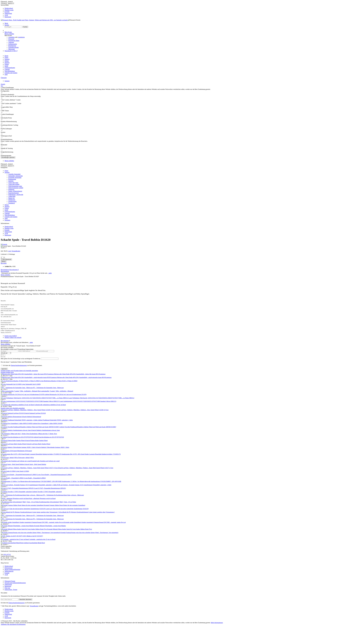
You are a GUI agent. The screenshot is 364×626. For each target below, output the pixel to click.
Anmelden (11, 37)
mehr (50, 273)
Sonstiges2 (11, 203)
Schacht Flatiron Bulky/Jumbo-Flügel (36, 440)
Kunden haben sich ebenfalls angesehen (26, 370)
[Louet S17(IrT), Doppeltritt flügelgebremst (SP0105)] (17, 488)
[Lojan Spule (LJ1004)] (8, 471)
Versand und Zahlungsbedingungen (15, 583)
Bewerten (4, 263)
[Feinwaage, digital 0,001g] (9, 457)
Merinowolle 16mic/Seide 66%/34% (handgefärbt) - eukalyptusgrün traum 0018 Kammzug (84, 377)
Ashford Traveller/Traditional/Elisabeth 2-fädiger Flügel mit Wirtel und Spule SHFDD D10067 (87, 427)
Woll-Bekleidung (10, 215)
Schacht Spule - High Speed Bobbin (35, 464)
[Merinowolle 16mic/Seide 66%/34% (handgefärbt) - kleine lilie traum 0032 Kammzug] (27, 374)
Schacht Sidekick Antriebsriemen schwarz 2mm (45, 430)
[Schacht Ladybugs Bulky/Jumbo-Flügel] (13, 444)
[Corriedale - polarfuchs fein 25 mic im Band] (15, 539)
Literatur (7, 213)
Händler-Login (9, 10)
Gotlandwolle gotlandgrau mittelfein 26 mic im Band (50, 405)
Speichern (4, 369)
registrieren (21, 37)
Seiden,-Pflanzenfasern (15, 191)
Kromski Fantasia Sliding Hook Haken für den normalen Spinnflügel (64, 505)
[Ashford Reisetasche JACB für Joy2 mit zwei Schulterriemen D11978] (22, 394)
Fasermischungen (13, 193)
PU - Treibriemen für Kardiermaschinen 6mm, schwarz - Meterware (63, 495)
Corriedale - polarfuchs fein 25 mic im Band (42, 539)
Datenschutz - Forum (11, 589)
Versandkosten (34, 606)
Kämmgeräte (12, 179)
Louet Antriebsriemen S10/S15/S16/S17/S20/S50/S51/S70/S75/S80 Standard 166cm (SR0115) (87, 401)
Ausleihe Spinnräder (14, 174)
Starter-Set (11, 198)
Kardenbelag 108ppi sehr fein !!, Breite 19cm (43, 434)
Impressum (8, 17)
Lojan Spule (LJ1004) (22, 471)
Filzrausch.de (9, 568)
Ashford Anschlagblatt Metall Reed (34, 543)
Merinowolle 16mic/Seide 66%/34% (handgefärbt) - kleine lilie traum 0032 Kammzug (79, 374)
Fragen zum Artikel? (11, 336)
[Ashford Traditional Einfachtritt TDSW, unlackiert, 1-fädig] (19, 420)
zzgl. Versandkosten (14, 251)
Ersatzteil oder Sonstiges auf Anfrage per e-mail (45, 461)
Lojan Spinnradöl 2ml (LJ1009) (31, 384)
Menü (6, 23)
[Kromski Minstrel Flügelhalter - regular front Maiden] (17, 526)
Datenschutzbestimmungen (19, 365)
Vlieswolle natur (13, 182)
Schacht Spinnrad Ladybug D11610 (35, 413)
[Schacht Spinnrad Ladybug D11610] (12, 413)
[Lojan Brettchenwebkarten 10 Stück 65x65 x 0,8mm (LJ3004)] (20, 381)
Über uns (7, 588)
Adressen (11, 42)
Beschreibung (5, 269)
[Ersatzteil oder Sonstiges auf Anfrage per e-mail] (16, 461)
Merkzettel (11, 49)
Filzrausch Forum (10, 581)
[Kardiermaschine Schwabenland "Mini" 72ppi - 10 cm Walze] (20, 502)
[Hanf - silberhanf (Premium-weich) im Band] (15, 498)
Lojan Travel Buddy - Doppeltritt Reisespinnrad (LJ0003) (54, 474)
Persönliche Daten (13, 40)
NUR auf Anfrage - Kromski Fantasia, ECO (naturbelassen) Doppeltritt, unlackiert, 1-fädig (84, 485)
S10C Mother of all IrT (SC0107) (33, 536)
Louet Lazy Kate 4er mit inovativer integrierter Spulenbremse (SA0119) (67, 509)
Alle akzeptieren (12, 624)
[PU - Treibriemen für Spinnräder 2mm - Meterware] (17, 519)
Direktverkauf (9, 8)
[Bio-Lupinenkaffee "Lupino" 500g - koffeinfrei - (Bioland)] (19, 391)
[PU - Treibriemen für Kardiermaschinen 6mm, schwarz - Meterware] (22, 495)
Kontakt (7, 12)
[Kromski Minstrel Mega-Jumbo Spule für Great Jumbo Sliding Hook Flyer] (24, 529)
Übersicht (11, 39)
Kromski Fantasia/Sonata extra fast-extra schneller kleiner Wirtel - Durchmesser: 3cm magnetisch (89, 532)
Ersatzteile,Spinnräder (14, 177)
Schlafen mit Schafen (11, 217)
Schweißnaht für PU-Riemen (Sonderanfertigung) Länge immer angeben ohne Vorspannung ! (87, 512)
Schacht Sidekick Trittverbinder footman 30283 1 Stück (52, 447)
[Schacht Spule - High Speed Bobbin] (12, 464)
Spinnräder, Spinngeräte (15, 176)
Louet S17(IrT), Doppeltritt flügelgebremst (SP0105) (50, 488)
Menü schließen (9, 34)
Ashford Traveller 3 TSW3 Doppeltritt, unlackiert (47, 491)
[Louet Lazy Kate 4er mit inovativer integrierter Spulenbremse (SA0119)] (23, 509)
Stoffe (6, 210)
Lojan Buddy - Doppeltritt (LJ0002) (35, 478)
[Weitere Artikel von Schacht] (4, 244)
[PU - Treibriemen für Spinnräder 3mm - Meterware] (17, 387)
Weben (7, 205)
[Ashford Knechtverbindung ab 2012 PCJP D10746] (17, 437)
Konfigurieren (21, 624)
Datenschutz (8, 13)
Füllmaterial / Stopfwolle (15, 194)
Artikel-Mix (11, 196)
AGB (6, 15)
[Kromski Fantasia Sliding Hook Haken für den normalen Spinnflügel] (22, 505)
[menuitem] (184, 8)
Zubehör (10, 181)
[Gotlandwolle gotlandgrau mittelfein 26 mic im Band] (17, 405)
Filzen (6, 171)
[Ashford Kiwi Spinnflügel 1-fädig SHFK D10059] (17, 423)
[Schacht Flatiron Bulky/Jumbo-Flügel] (13, 440)
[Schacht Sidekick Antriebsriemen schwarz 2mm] (16, 430)
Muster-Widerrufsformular (12, 569)
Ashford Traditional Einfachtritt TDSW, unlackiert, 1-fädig (55, 420)
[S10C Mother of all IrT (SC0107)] (12, 536)
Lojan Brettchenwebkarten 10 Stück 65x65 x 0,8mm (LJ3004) (58, 381)
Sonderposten (12, 201)
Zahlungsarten (12, 44)
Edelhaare (11, 189)
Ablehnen (4, 624)
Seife (6, 218)
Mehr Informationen (217, 622)
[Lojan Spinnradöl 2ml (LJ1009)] (11, 384)
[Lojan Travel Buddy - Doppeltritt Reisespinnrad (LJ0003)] (19, 474)
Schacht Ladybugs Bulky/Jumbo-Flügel (38, 444)
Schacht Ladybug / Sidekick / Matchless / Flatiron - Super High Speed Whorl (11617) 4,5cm (85, 468)
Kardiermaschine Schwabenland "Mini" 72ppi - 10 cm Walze (57, 502)
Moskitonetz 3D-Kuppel (24, 451)
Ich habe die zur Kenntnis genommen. (22, 365)
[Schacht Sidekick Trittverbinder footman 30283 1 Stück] (18, 447)
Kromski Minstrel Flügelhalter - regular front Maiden (50, 526)
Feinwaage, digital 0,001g (26, 457)
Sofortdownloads (13, 47)
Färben (7, 208)
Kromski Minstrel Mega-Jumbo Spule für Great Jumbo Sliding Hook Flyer (69, 529)
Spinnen (7, 172)
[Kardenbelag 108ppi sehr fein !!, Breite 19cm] (15, 434)
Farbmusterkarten (10, 211)
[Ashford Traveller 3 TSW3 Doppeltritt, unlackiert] (16, 491)
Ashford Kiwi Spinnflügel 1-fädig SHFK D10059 (47, 423)
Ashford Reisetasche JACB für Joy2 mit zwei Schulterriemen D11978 (65, 394)
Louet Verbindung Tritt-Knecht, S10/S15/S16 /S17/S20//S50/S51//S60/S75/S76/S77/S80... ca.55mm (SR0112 (101, 398)
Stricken (7, 206)
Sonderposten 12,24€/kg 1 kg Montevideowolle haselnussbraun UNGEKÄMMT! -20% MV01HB (91, 481)
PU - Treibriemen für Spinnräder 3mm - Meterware (48, 387)
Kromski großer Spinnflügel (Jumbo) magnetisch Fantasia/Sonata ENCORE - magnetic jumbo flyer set (95, 522)
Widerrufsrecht (9, 571)
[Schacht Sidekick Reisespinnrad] (11, 416)
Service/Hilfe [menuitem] (7, 11)
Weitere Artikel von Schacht (13, 337)
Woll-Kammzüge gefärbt (15, 188)
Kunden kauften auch (7, 370)
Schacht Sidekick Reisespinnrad (31, 416)
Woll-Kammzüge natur (15, 186)
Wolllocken (11, 199)
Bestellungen (12, 46)
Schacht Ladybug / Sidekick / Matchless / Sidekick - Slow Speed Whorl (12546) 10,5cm (82, 410)
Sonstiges (7, 220)
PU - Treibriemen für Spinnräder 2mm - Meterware (48, 519)
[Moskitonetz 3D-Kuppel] (9, 451)
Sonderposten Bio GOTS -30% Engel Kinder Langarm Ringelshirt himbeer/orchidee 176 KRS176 (91, 454)
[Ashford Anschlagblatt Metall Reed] (12, 543)
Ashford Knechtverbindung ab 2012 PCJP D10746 (48, 437)
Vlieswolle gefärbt (13, 184)
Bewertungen (14, 269)
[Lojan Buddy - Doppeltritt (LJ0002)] (12, 478)
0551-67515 (7, 554)
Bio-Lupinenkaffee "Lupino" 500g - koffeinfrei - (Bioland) (55, 391)
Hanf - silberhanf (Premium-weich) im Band (42, 498)
